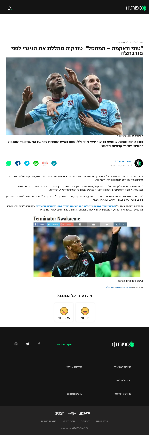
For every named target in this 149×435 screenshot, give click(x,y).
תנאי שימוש (69, 421)
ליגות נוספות (123, 42)
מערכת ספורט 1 (123, 161)
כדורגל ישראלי (123, 367)
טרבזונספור (118, 287)
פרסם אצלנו (102, 421)
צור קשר (85, 421)
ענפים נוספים (74, 393)
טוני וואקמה (127, 287)
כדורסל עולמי (74, 367)
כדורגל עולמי (137, 42)
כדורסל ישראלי (123, 393)
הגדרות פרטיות (48, 421)
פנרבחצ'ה (109, 287)
